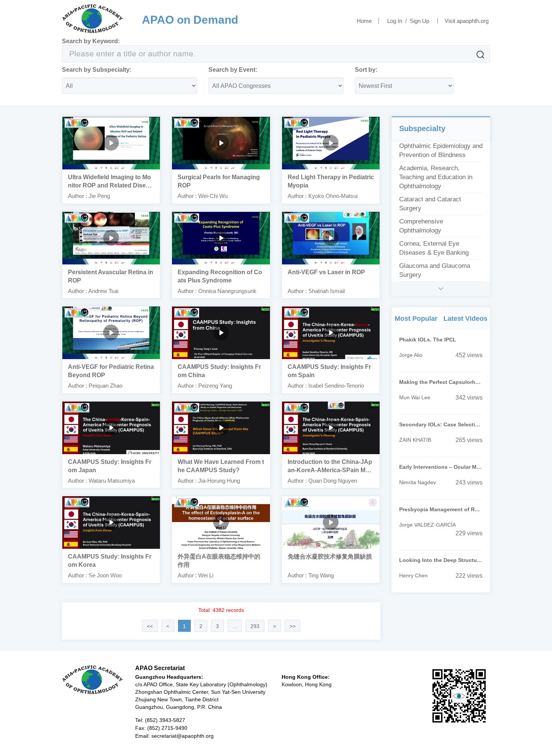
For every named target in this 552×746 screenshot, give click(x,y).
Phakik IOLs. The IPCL (427, 340)
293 (254, 626)
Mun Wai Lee (414, 397)
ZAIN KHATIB (415, 440)
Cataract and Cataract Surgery (430, 204)
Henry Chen (413, 575)
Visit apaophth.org (467, 21)
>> (293, 626)
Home (364, 21)
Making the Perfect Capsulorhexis (441, 382)
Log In (394, 21)
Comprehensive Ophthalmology (421, 226)
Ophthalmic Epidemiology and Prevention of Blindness (441, 150)
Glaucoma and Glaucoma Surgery (434, 270)
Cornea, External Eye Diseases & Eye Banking (434, 248)
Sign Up (419, 21)
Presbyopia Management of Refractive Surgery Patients (441, 509)
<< (150, 626)
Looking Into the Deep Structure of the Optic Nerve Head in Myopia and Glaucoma (441, 560)
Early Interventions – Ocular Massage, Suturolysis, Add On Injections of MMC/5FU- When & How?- (441, 467)
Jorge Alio (410, 355)
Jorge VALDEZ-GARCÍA (427, 525)
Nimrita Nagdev (417, 482)
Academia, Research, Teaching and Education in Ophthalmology (435, 177)
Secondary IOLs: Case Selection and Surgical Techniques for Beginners (441, 424)
